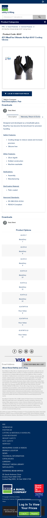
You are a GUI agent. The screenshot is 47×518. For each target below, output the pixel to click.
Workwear (7, 427)
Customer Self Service (15, 499)
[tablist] (23, 164)
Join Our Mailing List (34, 364)
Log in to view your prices (18, 94)
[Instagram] (26, 351)
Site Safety (7, 441)
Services (6, 444)
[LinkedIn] (20, 351)
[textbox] (17, 17)
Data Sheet (12, 110)
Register (34, 514)
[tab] (13, 116)
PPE (3, 424)
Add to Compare (10, 99)
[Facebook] (14, 351)
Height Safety (9, 438)
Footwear (7, 430)
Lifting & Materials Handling (16, 433)
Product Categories (10, 22)
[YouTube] (32, 351)
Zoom (26, 69)
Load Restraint (9, 435)
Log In (24, 514)
